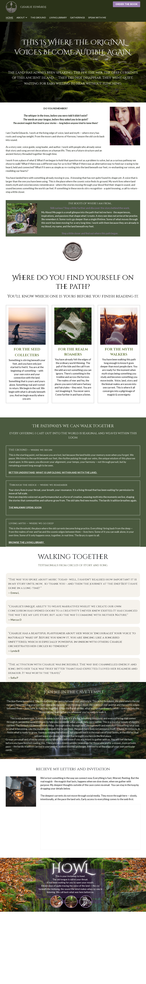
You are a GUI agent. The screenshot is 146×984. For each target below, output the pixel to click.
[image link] (11, 7)
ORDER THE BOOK (126, 4)
